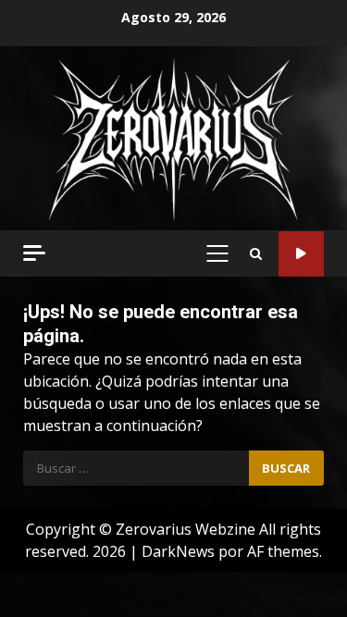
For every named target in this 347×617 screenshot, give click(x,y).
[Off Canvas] (34, 253)
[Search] (256, 254)
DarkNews (178, 551)
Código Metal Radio (301, 254)
